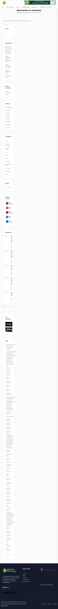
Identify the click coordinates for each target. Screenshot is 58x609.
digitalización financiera (8, 432)
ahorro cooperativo (8, 367)
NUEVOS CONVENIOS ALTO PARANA (8, 66)
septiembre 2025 (8, 107)
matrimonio (8, 496)
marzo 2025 (7, 121)
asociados (8, 370)
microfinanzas (8, 503)
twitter (7, 542)
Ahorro (24, 575)
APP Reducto (49, 7)
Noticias (6, 158)
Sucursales (7, 171)
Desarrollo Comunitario (8, 428)
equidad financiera (8, 459)
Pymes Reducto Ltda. (35, 7)
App (6, 141)
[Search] (35, 24)
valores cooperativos (8, 549)
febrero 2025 (8, 124)
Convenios (55, 603)
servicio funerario (8, 528)
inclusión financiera (8, 479)
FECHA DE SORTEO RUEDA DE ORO (8, 71)
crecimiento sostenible (8, 424)
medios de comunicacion (8, 500)
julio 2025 (7, 110)
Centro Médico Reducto (26, 7)
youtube (7, 555)
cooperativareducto (10, 416)
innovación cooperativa (8, 483)
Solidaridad (7, 161)
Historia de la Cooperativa (8, 470)
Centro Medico (26, 579)
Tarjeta (24, 577)
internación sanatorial (8, 489)
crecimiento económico (8, 420)
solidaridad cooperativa (8, 539)
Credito (24, 573)
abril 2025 (7, 118)
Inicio (3, 7)
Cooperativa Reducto (8, 413)
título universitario (8, 545)
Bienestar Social (8, 378)
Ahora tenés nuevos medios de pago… (11, 239)
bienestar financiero (8, 374)
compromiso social (8, 390)
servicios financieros (8, 532)
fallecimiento (8, 462)
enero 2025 (7, 127)
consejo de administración (9, 394)
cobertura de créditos (8, 382)
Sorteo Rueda (8, 168)
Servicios (18, 7)
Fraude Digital (42, 7)
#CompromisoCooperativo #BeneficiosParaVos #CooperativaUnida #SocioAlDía (11, 346)
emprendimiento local (9, 455)
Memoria (7, 155)
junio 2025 (7, 113)
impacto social (7, 475)
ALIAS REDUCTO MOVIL (11, 294)
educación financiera (8, 451)
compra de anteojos (8, 386)
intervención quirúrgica (8, 493)
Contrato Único (26, 581)
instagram (8, 486)
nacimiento (8, 509)
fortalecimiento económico (9, 465)
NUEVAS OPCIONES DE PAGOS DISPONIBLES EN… (11, 254)
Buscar (7, 28)
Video (6, 174)
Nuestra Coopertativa (10, 7)
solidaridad (8, 535)
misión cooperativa (8, 506)
